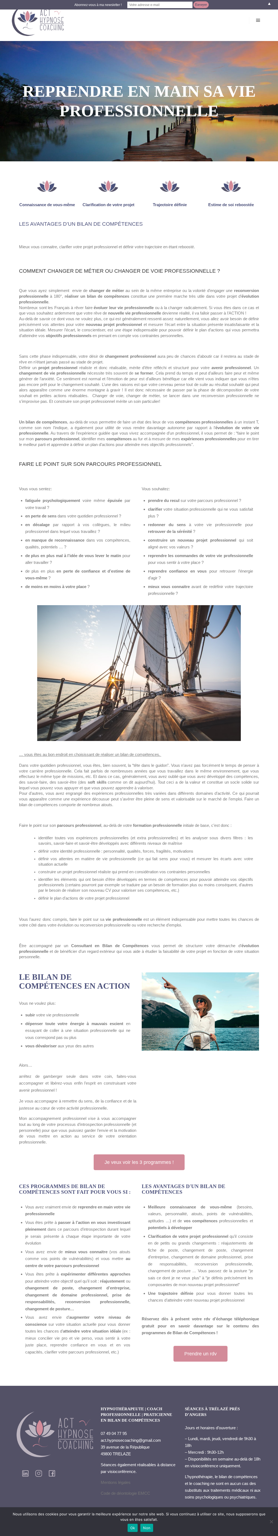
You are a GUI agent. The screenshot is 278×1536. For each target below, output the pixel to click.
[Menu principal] (258, 20)
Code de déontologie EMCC (125, 1493)
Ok (132, 1528)
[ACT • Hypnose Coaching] (38, 20)
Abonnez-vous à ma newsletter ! (98, 5)
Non (146, 1528)
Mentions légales (116, 1482)
